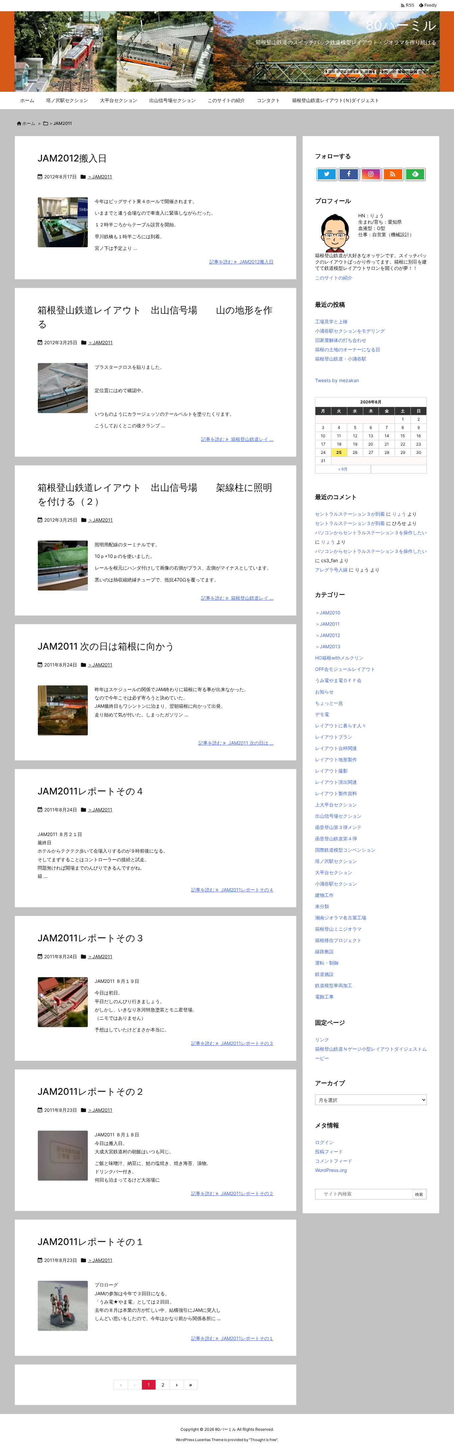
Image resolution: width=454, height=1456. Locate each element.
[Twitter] (327, 174)
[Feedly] (415, 174)
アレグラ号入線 (331, 569)
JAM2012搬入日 (72, 158)
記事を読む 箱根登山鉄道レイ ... (237, 439)
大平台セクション (333, 872)
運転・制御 (326, 963)
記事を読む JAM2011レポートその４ (232, 889)
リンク (322, 1039)
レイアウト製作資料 (336, 793)
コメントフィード (333, 1161)
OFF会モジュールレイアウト (345, 669)
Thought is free (263, 1439)
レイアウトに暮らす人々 (340, 725)
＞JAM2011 (99, 176)
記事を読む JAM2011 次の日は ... (236, 743)
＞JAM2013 (327, 646)
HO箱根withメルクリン (339, 658)
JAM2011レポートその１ (91, 1241)
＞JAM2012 (327, 635)
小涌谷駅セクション (336, 883)
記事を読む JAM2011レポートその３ (232, 1043)
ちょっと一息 (329, 703)
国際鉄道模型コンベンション (345, 850)
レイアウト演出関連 (336, 782)
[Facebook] (349, 174)
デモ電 (322, 714)
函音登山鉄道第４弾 (336, 838)
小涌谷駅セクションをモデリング (350, 331)
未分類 (322, 906)
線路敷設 (324, 951)
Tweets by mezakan (337, 380)
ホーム (28, 123)
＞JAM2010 (327, 612)
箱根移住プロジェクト (338, 940)
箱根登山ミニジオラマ (338, 929)
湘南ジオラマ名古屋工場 (340, 917)
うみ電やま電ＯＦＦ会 (338, 680)
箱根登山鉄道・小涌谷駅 (340, 359)
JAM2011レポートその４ (91, 791)
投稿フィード (329, 1151)
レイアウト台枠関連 (336, 748)
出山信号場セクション (338, 816)
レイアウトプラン (333, 737)
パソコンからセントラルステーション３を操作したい (371, 532)
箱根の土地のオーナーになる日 (347, 349)
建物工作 (324, 895)
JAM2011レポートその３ (91, 938)
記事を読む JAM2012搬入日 (241, 261)
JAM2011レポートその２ (91, 1091)
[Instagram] (371, 174)
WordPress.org (331, 1170)
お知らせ (324, 691)
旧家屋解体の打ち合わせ (340, 340)
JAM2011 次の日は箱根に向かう (106, 646)
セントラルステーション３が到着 (350, 514)
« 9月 (343, 469)
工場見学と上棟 (331, 321)
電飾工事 (324, 996)
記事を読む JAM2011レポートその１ (232, 1338)
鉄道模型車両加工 (333, 985)
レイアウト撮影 (331, 771)
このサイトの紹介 (333, 277)
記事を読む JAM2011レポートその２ (232, 1193)
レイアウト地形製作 (336, 759)
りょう (399, 514)
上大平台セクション (336, 804)
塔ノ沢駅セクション (336, 861)
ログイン (324, 1142)
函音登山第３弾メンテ (338, 827)
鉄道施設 (324, 974)
